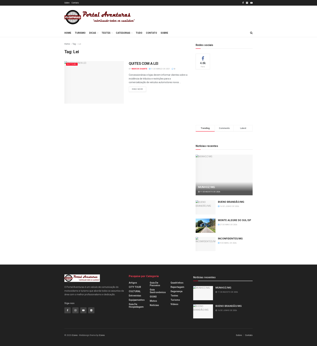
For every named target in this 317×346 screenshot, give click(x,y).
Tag (74, 44)
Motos (153, 301)
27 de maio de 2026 (228, 225)
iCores (75, 335)
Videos (174, 304)
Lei (79, 44)
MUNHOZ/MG (206, 187)
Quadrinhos (177, 282)
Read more (137, 89)
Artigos (133, 282)
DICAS (92, 33)
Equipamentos (137, 300)
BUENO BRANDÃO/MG (231, 201)
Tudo (139, 33)
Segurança (176, 291)
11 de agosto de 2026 (210, 192)
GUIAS (153, 296)
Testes (106, 33)
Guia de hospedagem (136, 305)
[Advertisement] (200, 16)
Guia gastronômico (158, 291)
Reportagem (177, 287)
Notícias (72, 64)
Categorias (123, 33)
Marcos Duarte (139, 69)
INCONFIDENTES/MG (230, 238)
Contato (75, 3)
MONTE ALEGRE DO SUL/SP (234, 220)
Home (67, 33)
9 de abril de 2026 (227, 243)
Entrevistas (135, 295)
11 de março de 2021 (160, 69)
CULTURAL (135, 291)
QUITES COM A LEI (143, 63)
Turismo (80, 33)
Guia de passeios (155, 284)
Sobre (67, 3)
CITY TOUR (135, 287)
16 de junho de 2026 (229, 206)
